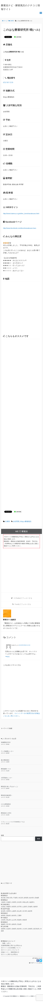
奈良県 (7, 814)
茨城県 (37, 898)
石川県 (25, 911)
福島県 (35, 906)
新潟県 (3, 911)
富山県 (19, 911)
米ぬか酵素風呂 (25, 521)
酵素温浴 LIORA (6, 813)
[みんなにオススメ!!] (10, 243)
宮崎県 (30, 929)
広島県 (3, 920)
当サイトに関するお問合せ (9, 954)
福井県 (30, 911)
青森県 (8, 906)
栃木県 (31, 898)
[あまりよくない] (4, 243)
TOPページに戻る (36, 963)
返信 (8, 656)
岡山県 (7, 797)
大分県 (25, 929)
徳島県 (14, 924)
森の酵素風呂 (5, 760)
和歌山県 (25, 902)
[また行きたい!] (9, 243)
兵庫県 (7, 521)
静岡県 (7, 753)
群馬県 (7, 744)
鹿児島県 (36, 929)
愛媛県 (3, 924)
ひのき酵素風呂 (6, 804)
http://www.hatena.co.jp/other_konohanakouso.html (21, 213)
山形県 (25, 906)
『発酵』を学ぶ (6, 943)
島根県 (19, 920)
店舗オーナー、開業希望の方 (10, 952)
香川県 (8, 924)
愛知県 (7, 823)
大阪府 (3, 902)
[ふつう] (5, 243)
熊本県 (19, 929)
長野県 (8, 911)
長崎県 (14, 929)
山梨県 (14, 911)
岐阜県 (7, 788)
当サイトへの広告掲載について (11, 948)
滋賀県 (31, 902)
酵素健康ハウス (6, 769)
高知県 (19, 924)
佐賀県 (8, 929)
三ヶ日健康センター (7, 751)
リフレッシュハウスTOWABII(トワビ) (13, 822)
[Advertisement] (21, 424)
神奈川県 (9, 898)
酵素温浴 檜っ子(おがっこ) (9, 786)
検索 (2, 835)
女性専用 (16, 521)
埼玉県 (7, 770)
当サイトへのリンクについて (10, 950)
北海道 (3, 906)
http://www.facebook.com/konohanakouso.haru (19, 228)
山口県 (14, 920)
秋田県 (14, 906)
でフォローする (23, 598)
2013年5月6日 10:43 (24, 645)
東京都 (3, 898)
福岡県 (3, 929)
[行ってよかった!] (7, 243)
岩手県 (19, 906)
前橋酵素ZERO (5, 742)
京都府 (8, 902)
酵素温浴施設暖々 (6, 795)
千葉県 (15, 898)
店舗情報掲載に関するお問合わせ (11, 945)
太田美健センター (6, 778)
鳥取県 (25, 920)
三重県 (19, 915)
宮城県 (30, 906)
